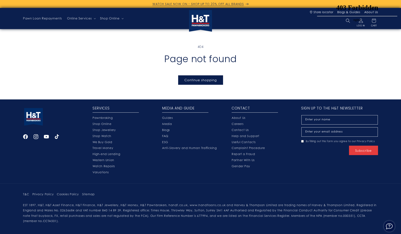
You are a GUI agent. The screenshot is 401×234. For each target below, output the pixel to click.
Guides (167, 118)
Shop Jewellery (104, 130)
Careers (237, 124)
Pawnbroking (103, 118)
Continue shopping (200, 80)
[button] (81, 18)
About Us (238, 118)
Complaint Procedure (248, 148)
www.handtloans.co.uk (208, 205)
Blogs (166, 130)
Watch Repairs (104, 166)
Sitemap (88, 194)
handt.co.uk (178, 205)
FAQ (165, 136)
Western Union (103, 160)
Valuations (101, 172)
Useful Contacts (244, 142)
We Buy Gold (102, 142)
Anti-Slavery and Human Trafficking (189, 148)
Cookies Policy (68, 194)
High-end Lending (106, 154)
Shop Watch (102, 136)
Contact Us (240, 130)
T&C (26, 194)
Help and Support (245, 136)
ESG (165, 142)
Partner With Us (243, 160)
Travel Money (103, 148)
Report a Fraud (243, 154)
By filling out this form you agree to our (340, 141)
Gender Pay (241, 166)
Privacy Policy (366, 141)
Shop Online (110, 18)
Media (167, 124)
